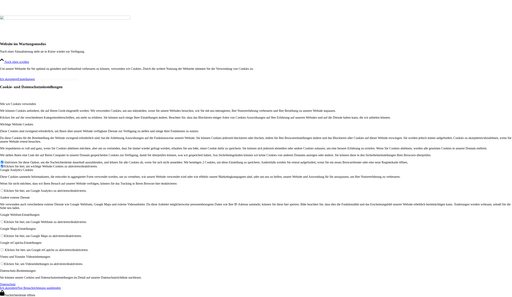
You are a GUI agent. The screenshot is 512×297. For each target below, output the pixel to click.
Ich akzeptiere (9, 79)
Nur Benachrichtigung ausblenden (56, 79)
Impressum (10, 72)
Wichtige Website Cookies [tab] (16, 124)
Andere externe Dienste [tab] (15, 197)
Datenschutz (8, 284)
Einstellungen (26, 79)
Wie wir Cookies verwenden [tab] (18, 104)
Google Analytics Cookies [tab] (16, 170)
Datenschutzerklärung (44, 72)
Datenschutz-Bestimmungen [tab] (18, 270)
